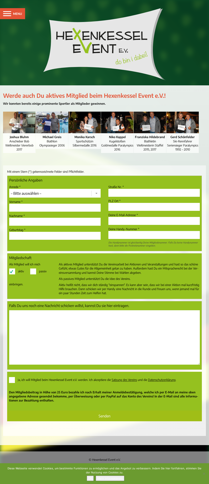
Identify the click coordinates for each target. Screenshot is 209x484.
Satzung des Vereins (124, 380)
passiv (43, 271)
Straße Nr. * (116, 187)
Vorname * (16, 202)
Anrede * (15, 187)
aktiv (21, 271)
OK (90, 478)
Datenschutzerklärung (162, 380)
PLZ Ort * (114, 201)
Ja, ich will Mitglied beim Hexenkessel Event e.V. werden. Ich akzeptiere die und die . (97, 380)
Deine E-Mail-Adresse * (123, 215)
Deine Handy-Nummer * (123, 229)
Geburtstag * (17, 230)
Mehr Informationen (110, 478)
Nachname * (17, 216)
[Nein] (204, 474)
